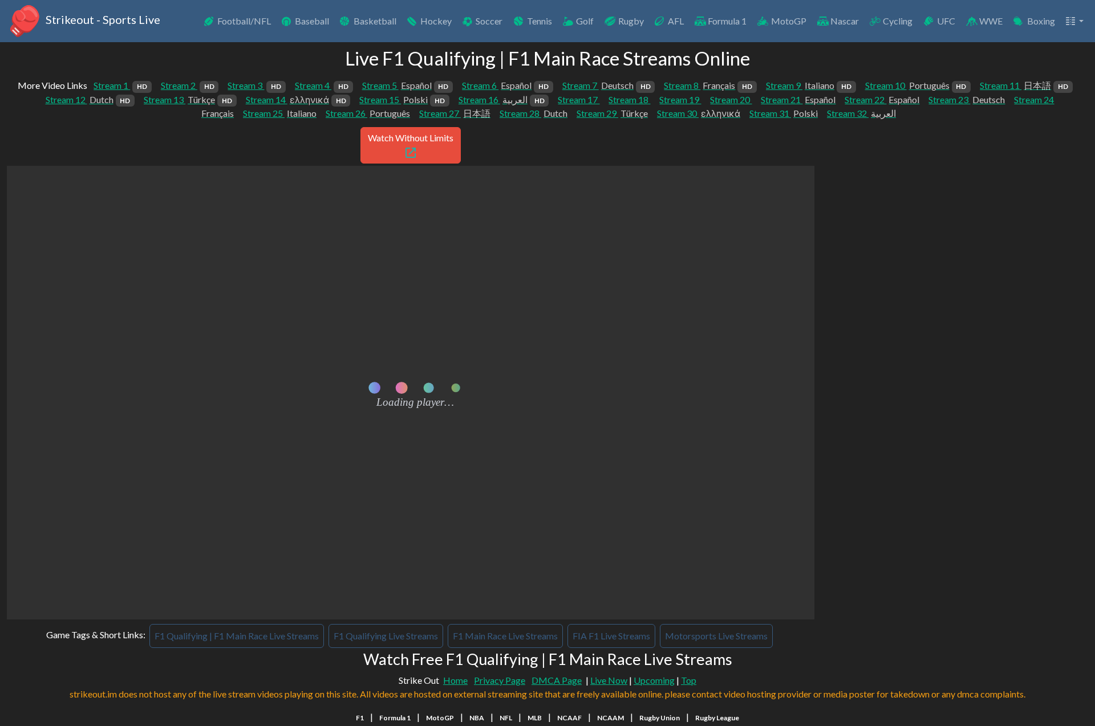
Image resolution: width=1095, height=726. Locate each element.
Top (688, 680)
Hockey (436, 20)
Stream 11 (1024, 85)
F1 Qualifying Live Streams (386, 635)
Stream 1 (120, 85)
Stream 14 (296, 99)
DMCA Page (557, 680)
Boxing (1041, 20)
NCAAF (569, 717)
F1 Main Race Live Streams (505, 635)
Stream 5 (405, 85)
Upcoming (654, 680)
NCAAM (610, 717)
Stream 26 (368, 113)
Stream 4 (321, 85)
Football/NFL (244, 20)
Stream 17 (578, 99)
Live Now (608, 680)
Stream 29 (612, 113)
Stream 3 (254, 85)
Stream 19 (680, 99)
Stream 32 (861, 113)
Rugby (631, 20)
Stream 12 (88, 99)
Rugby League (717, 717)
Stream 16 (502, 99)
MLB (535, 717)
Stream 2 (187, 85)
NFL (506, 717)
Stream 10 (916, 85)
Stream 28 (533, 113)
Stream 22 (882, 99)
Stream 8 (708, 85)
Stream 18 (629, 99)
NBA (476, 717)
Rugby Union (659, 717)
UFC (946, 20)
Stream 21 (798, 99)
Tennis (539, 20)
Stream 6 (505, 85)
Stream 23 (966, 99)
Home (455, 680)
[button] (1074, 21)
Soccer (489, 20)
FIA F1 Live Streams (611, 635)
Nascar (844, 20)
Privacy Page (499, 680)
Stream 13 (188, 99)
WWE (991, 20)
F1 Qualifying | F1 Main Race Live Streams (237, 635)
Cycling (897, 20)
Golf (585, 20)
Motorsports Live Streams (716, 635)
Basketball (375, 20)
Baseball (312, 20)
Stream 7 (606, 85)
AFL (676, 20)
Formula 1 (727, 20)
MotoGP (788, 20)
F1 (360, 717)
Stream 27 (454, 113)
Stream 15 (402, 99)
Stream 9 (808, 85)
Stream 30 (698, 113)
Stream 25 (280, 113)
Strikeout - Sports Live (101, 19)
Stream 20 (731, 99)
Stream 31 (783, 113)
